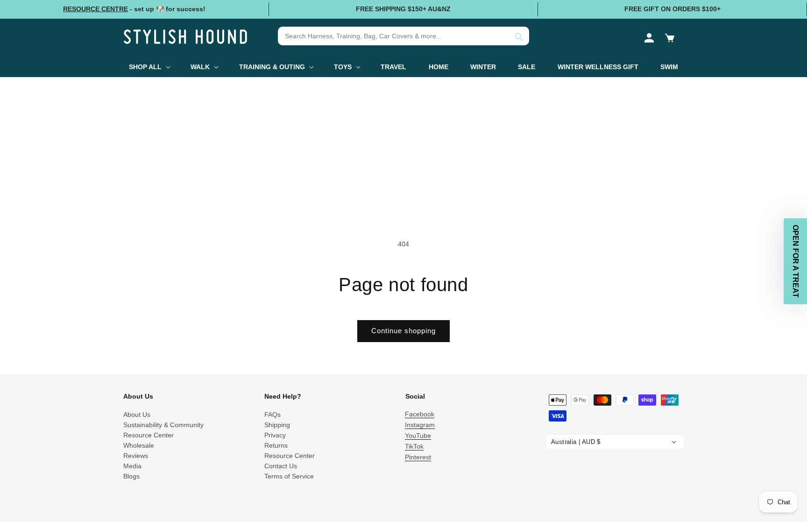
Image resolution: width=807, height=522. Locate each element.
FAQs (272, 414)
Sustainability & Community (163, 425)
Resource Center (148, 435)
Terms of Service (289, 476)
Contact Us (280, 466)
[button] (669, 38)
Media (132, 466)
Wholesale (138, 445)
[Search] (519, 37)
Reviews (135, 455)
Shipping (277, 425)
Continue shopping (403, 331)
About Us (136, 414)
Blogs (131, 476)
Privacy (275, 435)
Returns (276, 445)
